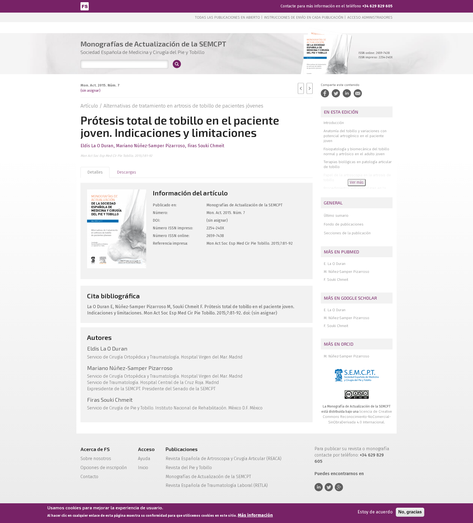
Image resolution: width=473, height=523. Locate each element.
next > (310, 88)
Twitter (329, 487)
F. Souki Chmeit (336, 279)
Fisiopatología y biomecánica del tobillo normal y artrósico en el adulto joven (356, 151)
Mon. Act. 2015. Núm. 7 (100, 85)
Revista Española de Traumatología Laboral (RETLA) (217, 485)
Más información (255, 515)
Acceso (146, 449)
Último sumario (336, 215)
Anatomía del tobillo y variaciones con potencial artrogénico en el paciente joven (355, 136)
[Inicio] (84, 5)
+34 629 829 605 (377, 6)
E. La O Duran (334, 263)
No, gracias (410, 512)
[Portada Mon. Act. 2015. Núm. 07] (325, 60)
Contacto (89, 476)
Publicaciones (182, 449)
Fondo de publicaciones (344, 224)
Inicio (143, 467)
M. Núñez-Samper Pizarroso (346, 271)
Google (339, 487)
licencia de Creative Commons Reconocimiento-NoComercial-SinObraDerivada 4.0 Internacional (357, 416)
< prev (301, 88)
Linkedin (319, 487)
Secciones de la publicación (347, 233)
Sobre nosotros (95, 458)
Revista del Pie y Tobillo (189, 467)
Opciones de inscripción (103, 467)
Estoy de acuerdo (375, 512)
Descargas (126, 172)
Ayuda (144, 458)
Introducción (334, 122)
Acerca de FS (95, 449)
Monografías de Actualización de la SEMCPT (208, 476)
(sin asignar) (90, 90)
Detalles (95, 172)
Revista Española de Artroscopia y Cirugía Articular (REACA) (223, 458)
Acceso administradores (370, 17)
